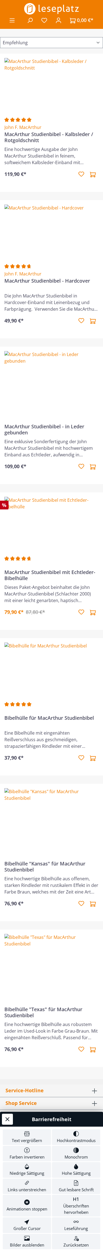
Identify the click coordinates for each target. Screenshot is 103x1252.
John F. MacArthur (22, 127)
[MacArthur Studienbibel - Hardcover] (51, 232)
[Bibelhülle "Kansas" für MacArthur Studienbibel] (51, 815)
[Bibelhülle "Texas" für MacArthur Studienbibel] (51, 961)
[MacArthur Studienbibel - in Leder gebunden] (51, 378)
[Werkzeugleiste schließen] (7, 1119)
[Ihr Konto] (58, 20)
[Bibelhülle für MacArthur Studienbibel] (51, 669)
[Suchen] (30, 20)
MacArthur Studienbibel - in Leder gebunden (44, 429)
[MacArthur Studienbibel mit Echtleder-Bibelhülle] (51, 524)
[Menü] (12, 20)
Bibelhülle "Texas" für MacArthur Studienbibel (43, 1012)
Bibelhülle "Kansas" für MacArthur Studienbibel (44, 867)
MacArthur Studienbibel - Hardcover (47, 281)
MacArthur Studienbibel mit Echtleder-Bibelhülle (49, 575)
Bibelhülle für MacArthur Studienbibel (49, 718)
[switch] (27, 1137)
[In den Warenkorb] (93, 174)
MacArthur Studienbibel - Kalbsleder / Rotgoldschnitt (48, 137)
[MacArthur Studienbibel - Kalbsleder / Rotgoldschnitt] (51, 85)
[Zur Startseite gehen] (51, 9)
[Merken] (81, 174)
